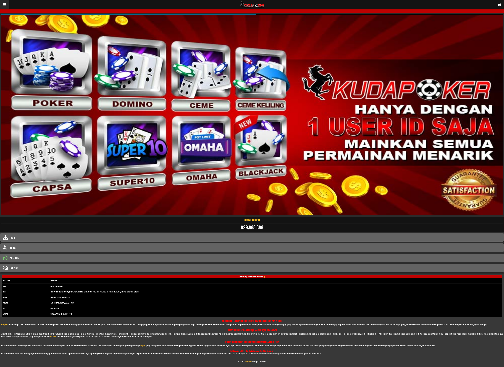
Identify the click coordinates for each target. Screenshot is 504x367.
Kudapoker (4, 325)
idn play (142, 346)
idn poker (53, 337)
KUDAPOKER (248, 362)
